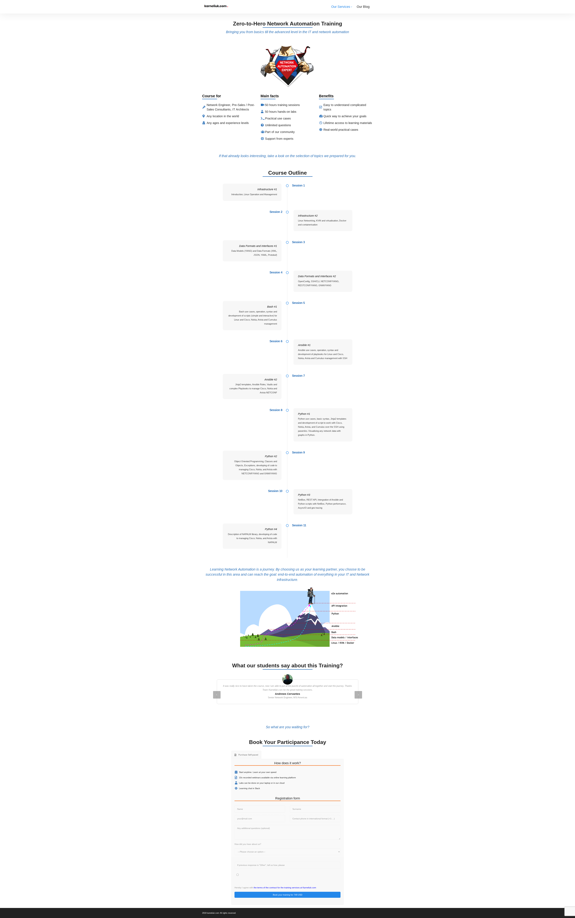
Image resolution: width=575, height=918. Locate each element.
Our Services (340, 7)
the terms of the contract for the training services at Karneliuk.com (285, 887)
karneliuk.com (213, 913)
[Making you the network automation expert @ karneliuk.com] (216, 6)
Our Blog (363, 7)
